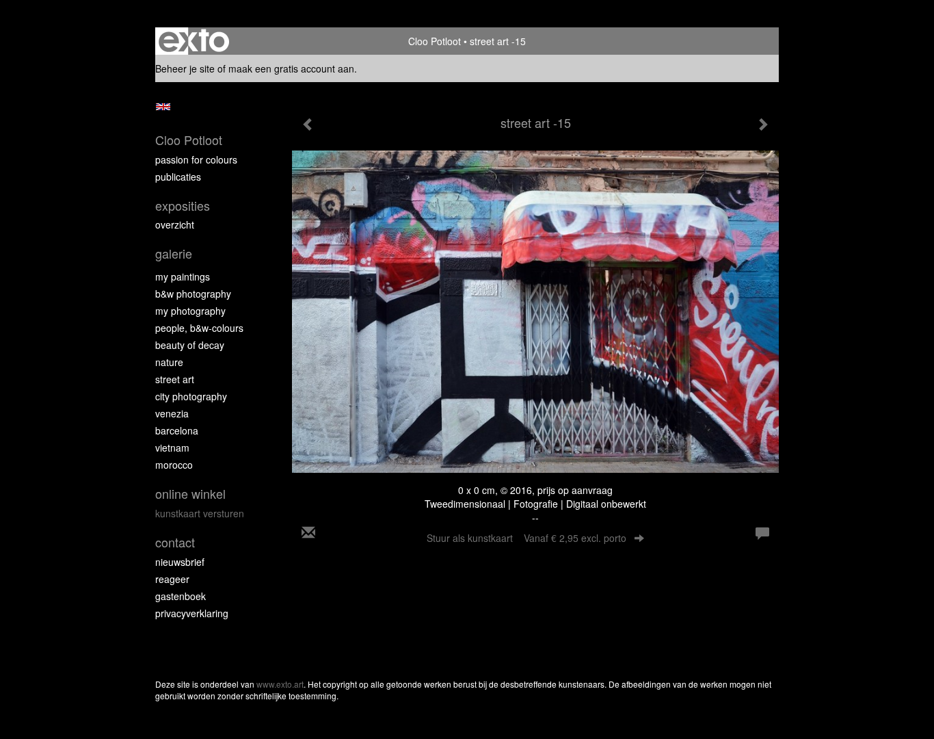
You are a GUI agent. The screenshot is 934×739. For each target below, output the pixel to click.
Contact (175, 542)
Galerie (173, 253)
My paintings (182, 276)
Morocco (174, 464)
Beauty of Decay (189, 345)
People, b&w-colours (199, 328)
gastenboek (180, 596)
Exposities (182, 205)
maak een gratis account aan (291, 68)
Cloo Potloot (434, 41)
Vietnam (172, 447)
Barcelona (176, 430)
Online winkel (190, 493)
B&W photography (193, 293)
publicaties (178, 176)
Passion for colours (196, 159)
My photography (190, 310)
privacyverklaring (191, 613)
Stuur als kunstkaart (526, 538)
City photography (191, 396)
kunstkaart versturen (199, 513)
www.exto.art (280, 684)
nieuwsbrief (179, 562)
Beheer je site (185, 68)
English (163, 107)
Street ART (174, 379)
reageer (172, 579)
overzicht (174, 224)
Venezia (172, 413)
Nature (169, 362)
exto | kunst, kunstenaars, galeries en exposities (193, 41)
